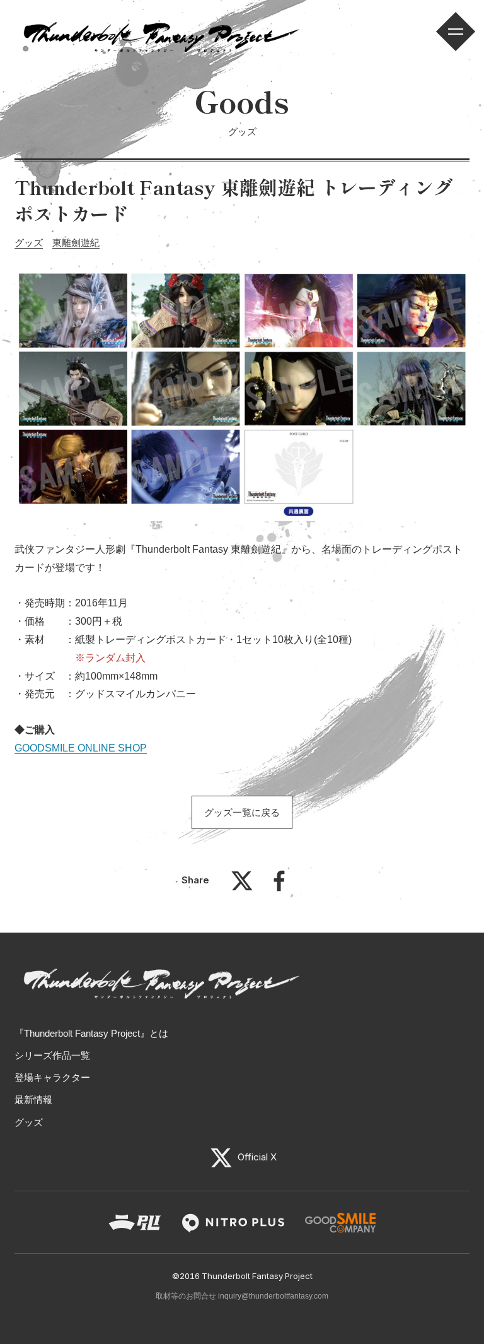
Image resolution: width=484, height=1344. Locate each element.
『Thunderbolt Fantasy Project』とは (91, 1033)
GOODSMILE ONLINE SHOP (80, 748)
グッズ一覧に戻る (242, 812)
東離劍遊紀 (76, 242)
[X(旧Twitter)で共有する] (242, 886)
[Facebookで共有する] (279, 886)
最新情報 (33, 1099)
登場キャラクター (52, 1077)
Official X (256, 1157)
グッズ (28, 242)
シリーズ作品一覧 (52, 1055)
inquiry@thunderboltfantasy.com (273, 1296)
